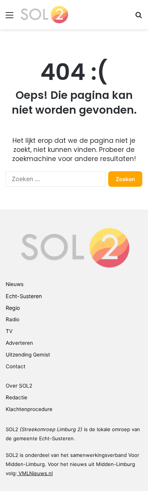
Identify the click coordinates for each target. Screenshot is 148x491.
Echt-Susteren (24, 296)
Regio (13, 308)
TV (9, 331)
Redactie (16, 397)
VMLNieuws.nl (36, 473)
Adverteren (19, 343)
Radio (12, 319)
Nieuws (15, 284)
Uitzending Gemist (28, 355)
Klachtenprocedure (29, 409)
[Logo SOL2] (44, 14)
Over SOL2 (19, 386)
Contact (15, 366)
